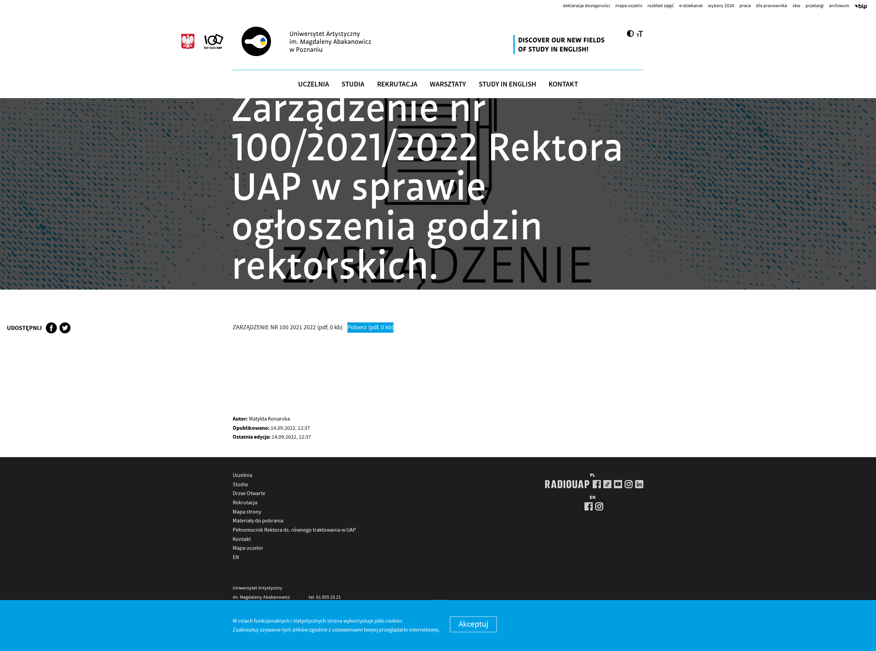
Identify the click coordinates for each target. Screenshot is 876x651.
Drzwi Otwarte (249, 493)
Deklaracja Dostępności (586, 5)
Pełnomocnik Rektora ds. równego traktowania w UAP (294, 530)
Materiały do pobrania (258, 520)
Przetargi (815, 5)
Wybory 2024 (721, 5)
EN (236, 557)
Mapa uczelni (628, 5)
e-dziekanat (691, 5)
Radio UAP (567, 484)
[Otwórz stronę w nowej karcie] (559, 44)
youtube (618, 484)
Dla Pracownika (771, 5)
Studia (353, 84)
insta (628, 484)
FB (597, 484)
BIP (860, 7)
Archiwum (839, 5)
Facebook (51, 327)
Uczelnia (313, 84)
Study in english (507, 84)
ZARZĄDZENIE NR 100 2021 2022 (288, 327)
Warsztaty (448, 84)
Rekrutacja (397, 84)
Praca (745, 5)
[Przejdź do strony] (319, 41)
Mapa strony (247, 511)
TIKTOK (607, 484)
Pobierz (370, 327)
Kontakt (563, 84)
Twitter (65, 327)
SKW (796, 5)
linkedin (639, 484)
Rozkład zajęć (660, 5)
